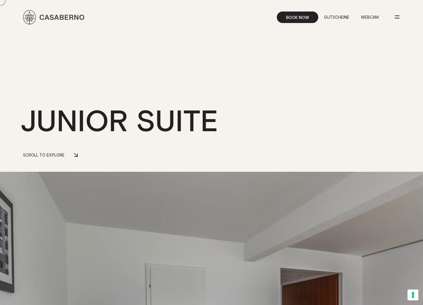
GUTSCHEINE (336, 17)
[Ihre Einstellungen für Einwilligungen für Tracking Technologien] (412, 294)
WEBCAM (370, 17)
